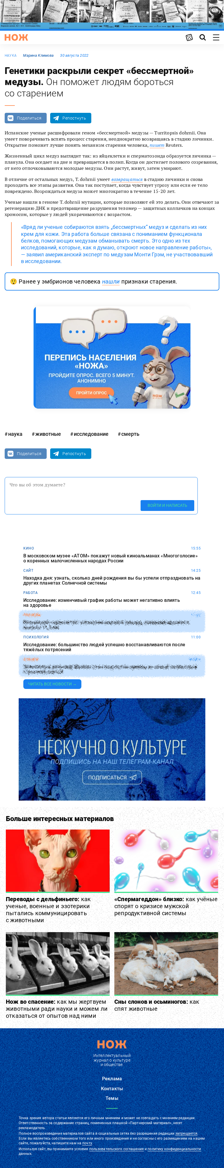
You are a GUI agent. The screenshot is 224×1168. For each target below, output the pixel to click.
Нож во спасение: (57, 1008)
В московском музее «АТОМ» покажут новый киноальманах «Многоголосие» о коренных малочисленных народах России (110, 558)
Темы (112, 1098)
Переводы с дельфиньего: (48, 910)
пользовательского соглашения (116, 1149)
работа (30, 593)
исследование (91, 434)
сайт (28, 571)
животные (48, 434)
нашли (111, 281)
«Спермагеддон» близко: (166, 906)
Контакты (112, 1088)
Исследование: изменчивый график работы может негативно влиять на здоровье (101, 603)
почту (87, 1143)
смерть (130, 434)
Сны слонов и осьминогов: (157, 1005)
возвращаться (127, 179)
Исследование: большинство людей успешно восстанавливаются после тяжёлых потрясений (104, 647)
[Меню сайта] (216, 37)
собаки (30, 659)
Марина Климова (38, 55)
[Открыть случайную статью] (189, 37)
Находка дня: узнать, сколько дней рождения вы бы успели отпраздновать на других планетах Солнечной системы (112, 581)
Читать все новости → (52, 684)
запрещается (186, 1133)
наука (11, 55)
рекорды (32, 615)
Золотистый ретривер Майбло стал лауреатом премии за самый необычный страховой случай (110, 669)
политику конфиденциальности (174, 1149)
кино (28, 548)
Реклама (112, 1078)
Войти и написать (167, 505)
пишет (157, 145)
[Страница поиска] (203, 37)
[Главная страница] (16, 37)
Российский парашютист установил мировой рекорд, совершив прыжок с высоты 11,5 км (106, 625)
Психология (36, 637)
